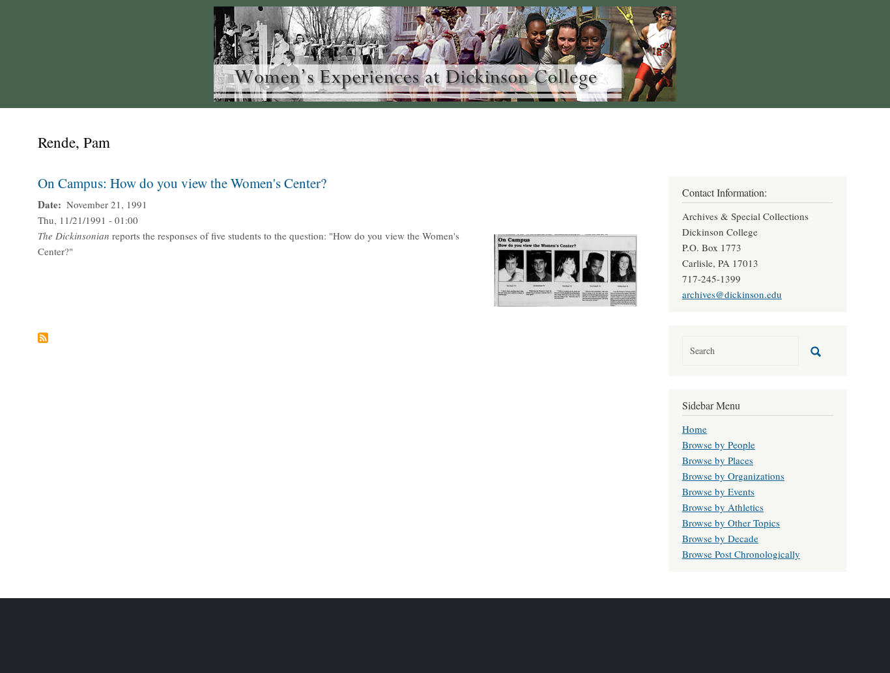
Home (694, 428)
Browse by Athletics (723, 507)
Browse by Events (718, 491)
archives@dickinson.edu (732, 294)
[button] (565, 268)
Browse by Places (717, 460)
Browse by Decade (720, 538)
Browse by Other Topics (731, 522)
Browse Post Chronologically (741, 553)
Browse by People (718, 444)
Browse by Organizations (733, 475)
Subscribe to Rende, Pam (43, 338)
